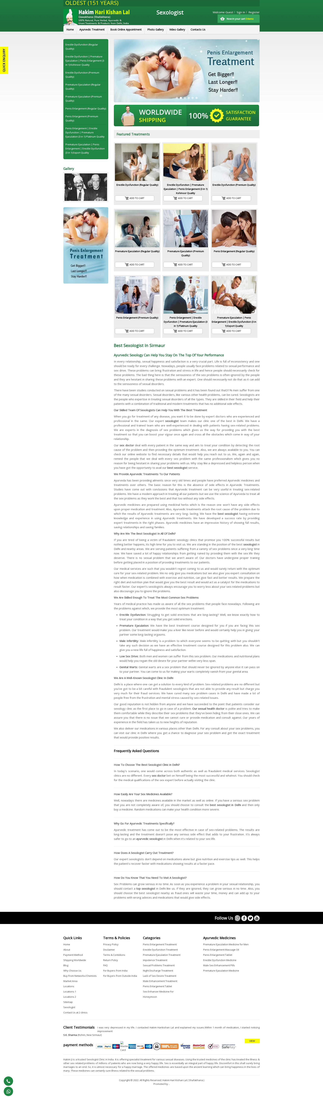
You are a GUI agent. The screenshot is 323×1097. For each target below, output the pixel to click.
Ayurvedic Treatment (92, 29)
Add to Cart (137, 198)
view (252, 1041)
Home (70, 29)
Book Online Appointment (126, 29)
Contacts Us (198, 29)
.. (169, 1084)
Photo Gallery (155, 29)
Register (254, 12)
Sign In (241, 12)
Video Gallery (177, 29)
